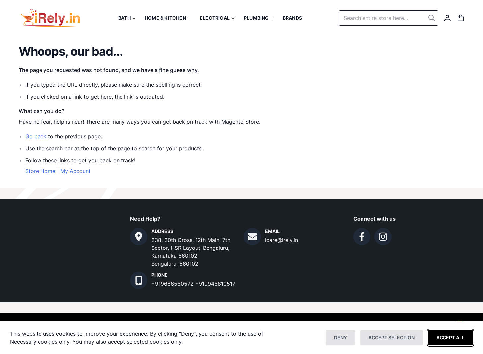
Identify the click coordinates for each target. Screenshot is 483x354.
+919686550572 (173, 283)
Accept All (450, 337)
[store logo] (50, 18)
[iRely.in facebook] (361, 236)
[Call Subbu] (138, 280)
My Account (75, 171)
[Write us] (252, 236)
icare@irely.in (281, 240)
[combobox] (388, 18)
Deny (340, 337)
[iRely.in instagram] (383, 236)
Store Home (40, 171)
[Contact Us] (138, 236)
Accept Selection (391, 337)
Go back (35, 136)
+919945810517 (215, 283)
